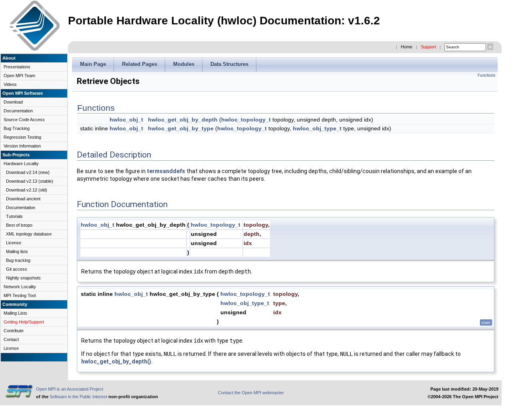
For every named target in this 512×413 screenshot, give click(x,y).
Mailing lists (17, 251)
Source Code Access (24, 119)
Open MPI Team (19, 75)
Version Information (22, 146)
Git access (16, 269)
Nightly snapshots (23, 277)
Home (406, 46)
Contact (11, 339)
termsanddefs (166, 171)
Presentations (17, 66)
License (13, 242)
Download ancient (23, 198)
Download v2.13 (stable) (29, 181)
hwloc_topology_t (246, 119)
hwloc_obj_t (126, 119)
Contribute (14, 330)
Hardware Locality (21, 163)
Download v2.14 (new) (28, 172)
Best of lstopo (19, 225)
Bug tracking (18, 260)
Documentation (18, 110)
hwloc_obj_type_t (317, 128)
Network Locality (20, 286)
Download (13, 102)
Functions (487, 75)
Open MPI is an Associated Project (69, 389)
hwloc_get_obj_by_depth (183, 119)
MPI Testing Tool (20, 295)
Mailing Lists (15, 313)
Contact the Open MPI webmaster (251, 392)
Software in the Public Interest (78, 396)
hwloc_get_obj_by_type (181, 128)
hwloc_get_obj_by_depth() (116, 361)
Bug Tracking (17, 128)
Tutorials (14, 216)
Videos (10, 84)
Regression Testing (22, 137)
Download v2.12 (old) (26, 190)
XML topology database (29, 233)
